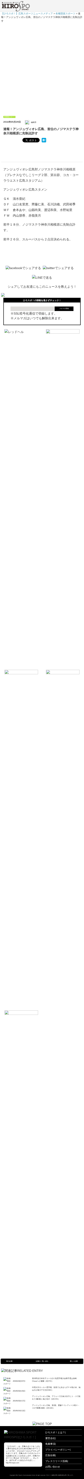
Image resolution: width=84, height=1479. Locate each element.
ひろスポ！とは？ (55, 1432)
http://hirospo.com (12, 1463)
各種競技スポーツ (9, 116)
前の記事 (9, 1361)
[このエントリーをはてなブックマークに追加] (44, 140)
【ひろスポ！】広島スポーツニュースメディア (27, 13)
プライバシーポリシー (57, 1449)
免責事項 (50, 1443)
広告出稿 (50, 1455)
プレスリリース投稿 (56, 1461)
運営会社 (50, 1438)
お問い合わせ (52, 1466)
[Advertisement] (42, 67)
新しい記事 (74, 1361)
